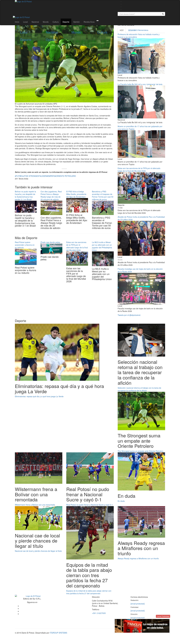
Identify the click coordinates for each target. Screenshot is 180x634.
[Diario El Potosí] (64, 1)
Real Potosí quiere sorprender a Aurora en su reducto (25, 245)
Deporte (66, 22)
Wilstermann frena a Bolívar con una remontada (35, 504)
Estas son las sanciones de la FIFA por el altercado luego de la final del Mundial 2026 (77, 246)
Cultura (56, 22)
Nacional (35, 22)
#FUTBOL (19, 176)
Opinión (76, 22)
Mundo (46, 22)
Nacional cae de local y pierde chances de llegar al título (38, 551)
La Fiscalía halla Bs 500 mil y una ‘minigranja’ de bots (140, 84)
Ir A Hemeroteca (141, 30)
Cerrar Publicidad (163, 616)
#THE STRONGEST (31, 176)
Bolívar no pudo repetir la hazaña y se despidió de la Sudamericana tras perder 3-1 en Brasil (25, 195)
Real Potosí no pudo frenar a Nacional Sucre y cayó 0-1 (89, 504)
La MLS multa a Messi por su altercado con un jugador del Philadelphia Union (102, 246)
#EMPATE (51, 176)
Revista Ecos (89, 22)
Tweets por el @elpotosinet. (129, 315)
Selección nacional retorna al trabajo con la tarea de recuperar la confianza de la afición (139, 389)
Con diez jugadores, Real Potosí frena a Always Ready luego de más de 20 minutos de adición (51, 195)
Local (25, 22)
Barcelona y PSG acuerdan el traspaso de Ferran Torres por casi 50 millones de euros (102, 195)
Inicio (17, 22)
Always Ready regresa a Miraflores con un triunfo (138, 558)
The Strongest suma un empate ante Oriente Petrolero (140, 451)
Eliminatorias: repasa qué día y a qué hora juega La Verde (39, 396)
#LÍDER (43, 176)
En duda (121, 501)
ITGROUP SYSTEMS (58, 632)
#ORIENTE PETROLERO (65, 176)
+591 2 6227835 (99, 613)
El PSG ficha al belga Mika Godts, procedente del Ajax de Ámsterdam (76, 194)
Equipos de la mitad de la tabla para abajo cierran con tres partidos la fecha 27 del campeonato (88, 592)
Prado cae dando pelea (50, 242)
